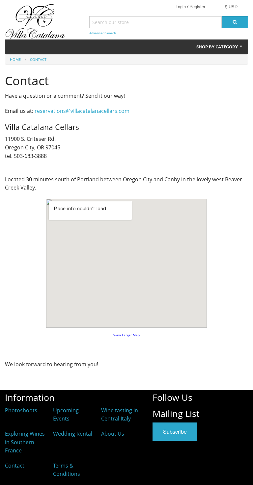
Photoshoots (21, 410)
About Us (112, 433)
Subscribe (175, 431)
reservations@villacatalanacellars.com (82, 111)
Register (197, 6)
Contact (38, 59)
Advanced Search (102, 33)
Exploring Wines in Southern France (25, 442)
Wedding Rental (72, 433)
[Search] (235, 22)
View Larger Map (126, 335)
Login (181, 6)
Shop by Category (217, 47)
